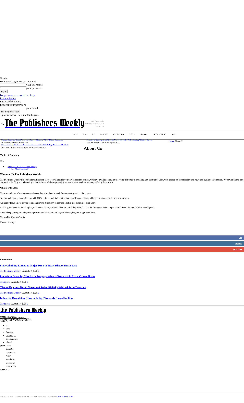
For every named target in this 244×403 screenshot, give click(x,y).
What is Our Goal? (22, 169)
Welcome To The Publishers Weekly (22, 166)
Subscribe (237, 249)
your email (32, 108)
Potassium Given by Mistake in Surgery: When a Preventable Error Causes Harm (47, 276)
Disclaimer (10, 363)
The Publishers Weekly (10, 271)
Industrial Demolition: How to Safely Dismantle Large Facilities (36, 298)
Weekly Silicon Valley (65, 396)
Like (240, 238)
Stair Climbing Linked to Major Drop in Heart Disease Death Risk (38, 265)
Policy (8, 356)
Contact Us (10, 352)
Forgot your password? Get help (17, 95)
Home (171, 141)
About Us (9, 349)
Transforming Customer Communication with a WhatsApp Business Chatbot (34, 145)
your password (34, 88)
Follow (238, 244)
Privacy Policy (8, 98)
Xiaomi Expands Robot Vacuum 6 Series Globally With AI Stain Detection (32, 140)
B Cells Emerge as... (9, 316)
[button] (2, 123)
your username (34, 84)
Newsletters (10, 359)
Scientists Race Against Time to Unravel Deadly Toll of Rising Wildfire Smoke (119, 140)
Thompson (5, 282)
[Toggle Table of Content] (2, 161)
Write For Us (11, 366)
